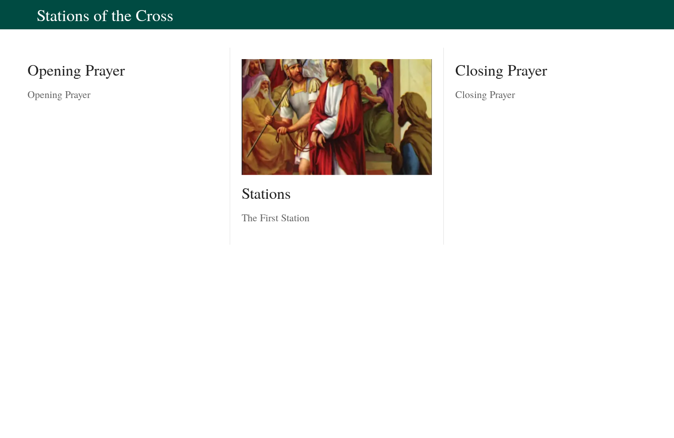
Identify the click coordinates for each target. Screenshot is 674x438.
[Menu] (18, 15)
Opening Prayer (76, 69)
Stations (266, 192)
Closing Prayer (501, 69)
